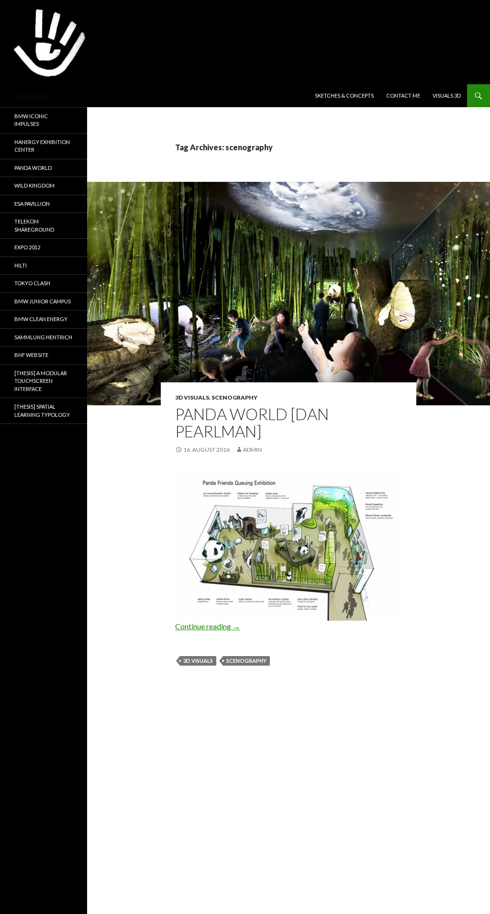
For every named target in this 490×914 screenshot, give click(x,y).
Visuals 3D (447, 95)
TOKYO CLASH (32, 283)
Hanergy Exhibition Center (42, 146)
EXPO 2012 (27, 247)
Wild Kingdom (34, 185)
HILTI (20, 265)
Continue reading (207, 626)
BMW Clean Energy (40, 319)
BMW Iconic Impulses (31, 120)
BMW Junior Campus (42, 301)
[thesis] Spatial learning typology (42, 410)
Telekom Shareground (34, 225)
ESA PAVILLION (32, 204)
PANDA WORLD (33, 168)
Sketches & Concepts (344, 95)
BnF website (31, 355)
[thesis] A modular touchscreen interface (40, 381)
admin (252, 449)
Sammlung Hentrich (43, 337)
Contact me (403, 95)
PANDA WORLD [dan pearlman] (252, 422)
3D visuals (198, 661)
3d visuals (192, 397)
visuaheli (31, 95)
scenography (234, 397)
